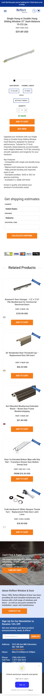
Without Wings (21, 100)
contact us (14, 611)
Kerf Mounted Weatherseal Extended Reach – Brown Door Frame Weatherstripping (22, 408)
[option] (22, 56)
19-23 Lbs (14, 91)
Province (8, 213)
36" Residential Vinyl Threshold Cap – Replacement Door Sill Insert (22, 354)
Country (8, 204)
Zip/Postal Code (11, 222)
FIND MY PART (15, 570)
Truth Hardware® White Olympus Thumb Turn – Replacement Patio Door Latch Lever (22, 512)
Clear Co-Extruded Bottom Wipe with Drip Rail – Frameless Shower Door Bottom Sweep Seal (22, 462)
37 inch (27, 91)
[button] (22, 121)
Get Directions (18, 649)
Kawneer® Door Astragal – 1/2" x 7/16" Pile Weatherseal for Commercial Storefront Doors (22, 302)
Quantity (22, 106)
